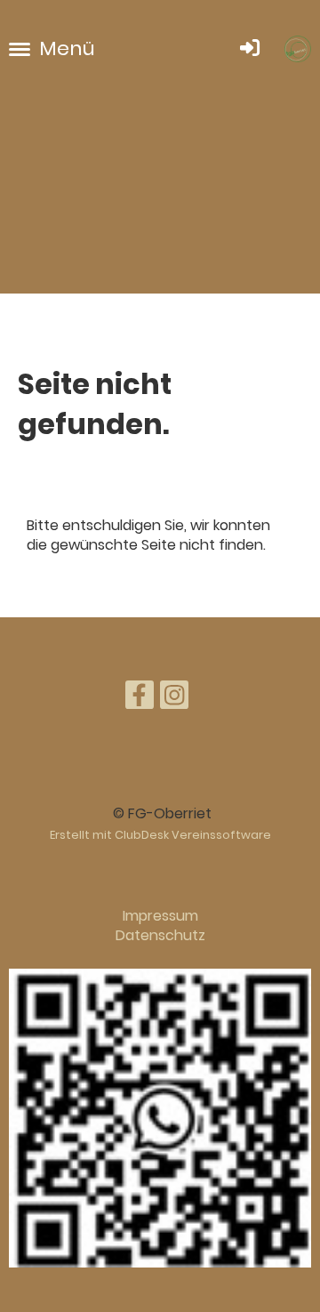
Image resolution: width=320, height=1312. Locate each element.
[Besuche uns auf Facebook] (139, 699)
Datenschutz (160, 935)
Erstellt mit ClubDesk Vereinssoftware (160, 834)
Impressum (160, 916)
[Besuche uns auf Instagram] (174, 699)
